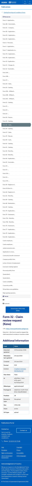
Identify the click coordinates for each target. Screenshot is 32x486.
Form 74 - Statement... (9, 214)
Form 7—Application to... (9, 50)
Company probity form (9, 259)
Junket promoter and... (9, 248)
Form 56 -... (6, 177)
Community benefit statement (11, 255)
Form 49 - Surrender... (8, 162)
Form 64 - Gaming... (8, 199)
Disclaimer (4, 450)
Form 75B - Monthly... (8, 222)
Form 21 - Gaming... (8, 102)
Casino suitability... (8, 281)
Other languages (21, 456)
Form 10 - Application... (9, 61)
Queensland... (6, 274)
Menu (30, 3)
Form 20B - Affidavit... (9, 95)
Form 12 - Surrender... (8, 69)
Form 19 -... (6, 80)
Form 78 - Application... (9, 233)
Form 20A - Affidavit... (9, 91)
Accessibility (20, 453)
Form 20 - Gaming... (8, 87)
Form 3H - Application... (9, 39)
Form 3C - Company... (8, 27)
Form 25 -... (6, 113)
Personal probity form (9, 270)
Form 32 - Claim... (7, 125)
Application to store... (9, 252)
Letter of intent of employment (11, 263)
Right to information (7, 453)
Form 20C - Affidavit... (9, 98)
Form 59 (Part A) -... (8, 188)
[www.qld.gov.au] (8, 2)
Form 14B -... (6, 76)
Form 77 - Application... (9, 229)
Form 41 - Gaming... (8, 143)
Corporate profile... (8, 285)
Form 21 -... (6, 106)
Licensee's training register (10, 267)
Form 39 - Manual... (8, 136)
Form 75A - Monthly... (8, 218)
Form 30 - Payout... (8, 117)
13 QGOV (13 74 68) (14, 441)
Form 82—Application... (9, 237)
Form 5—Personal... (8, 42)
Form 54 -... (6, 166)
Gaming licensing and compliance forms (14, 12)
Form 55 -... (6, 169)
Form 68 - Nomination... (9, 203)
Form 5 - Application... (9, 46)
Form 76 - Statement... (9, 225)
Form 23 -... (6, 110)
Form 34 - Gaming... (8, 128)
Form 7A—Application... (9, 54)
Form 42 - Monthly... (8, 151)
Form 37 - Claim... (7, 132)
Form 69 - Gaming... (8, 207)
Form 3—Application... (9, 20)
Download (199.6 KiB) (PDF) (18, 310)
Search (25, 3)
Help (2, 447)
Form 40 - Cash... (7, 140)
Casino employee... (8, 240)
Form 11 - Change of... (9, 65)
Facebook (6, 303)
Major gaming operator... (9, 293)
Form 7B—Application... (9, 57)
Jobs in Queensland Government (6, 456)
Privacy (19, 450)
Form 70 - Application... (9, 210)
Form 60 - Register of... (9, 192)
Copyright (19, 447)
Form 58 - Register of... (9, 184)
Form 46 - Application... (9, 158)
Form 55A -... (6, 173)
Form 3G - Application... (9, 35)
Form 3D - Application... (9, 31)
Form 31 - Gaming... (8, 121)
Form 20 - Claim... (7, 83)
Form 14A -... (6, 72)
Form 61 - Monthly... (8, 196)
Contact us (23, 430)
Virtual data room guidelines (10, 289)
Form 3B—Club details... (9, 24)
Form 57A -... (6, 181)
